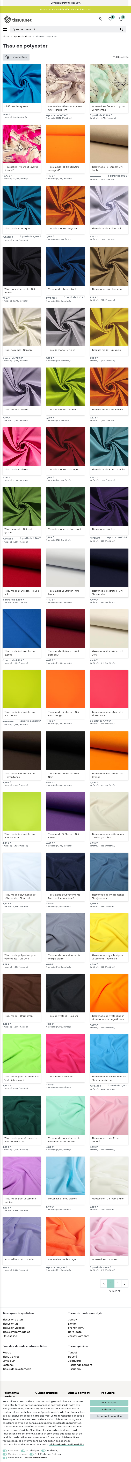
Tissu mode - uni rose (16, 469)
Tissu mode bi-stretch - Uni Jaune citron (19, 836)
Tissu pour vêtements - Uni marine (19, 291)
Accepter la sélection (109, 1416)
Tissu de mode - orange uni (107, 410)
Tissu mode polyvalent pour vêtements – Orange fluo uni (108, 1018)
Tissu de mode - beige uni (62, 228)
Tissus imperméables (16, 1332)
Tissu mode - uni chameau (107, 289)
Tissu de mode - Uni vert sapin (65, 529)
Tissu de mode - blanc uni (106, 228)
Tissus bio (74, 1369)
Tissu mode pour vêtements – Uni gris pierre (65, 957)
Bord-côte (75, 1332)
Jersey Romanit (78, 1336)
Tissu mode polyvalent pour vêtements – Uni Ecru (20, 957)
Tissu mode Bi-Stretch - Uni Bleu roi (19, 653)
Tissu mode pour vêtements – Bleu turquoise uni (109, 1078)
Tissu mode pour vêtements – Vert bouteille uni (21, 1140)
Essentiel (13, 1450)
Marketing (52, 1450)
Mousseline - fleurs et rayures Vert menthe (109, 108)
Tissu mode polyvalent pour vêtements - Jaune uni (108, 957)
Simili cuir (9, 1360)
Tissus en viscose (14, 1327)
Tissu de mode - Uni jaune (106, 350)
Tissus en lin (10, 1323)
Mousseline (10, 1336)
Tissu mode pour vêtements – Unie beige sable (109, 836)
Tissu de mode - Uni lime (62, 410)
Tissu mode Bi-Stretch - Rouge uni (21, 593)
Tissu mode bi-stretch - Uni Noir (63, 775)
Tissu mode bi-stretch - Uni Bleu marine (107, 593)
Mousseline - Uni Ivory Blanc (107, 1199)
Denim (72, 1323)
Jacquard (74, 1360)
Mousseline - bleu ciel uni (62, 1199)
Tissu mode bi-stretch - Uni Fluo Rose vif (107, 714)
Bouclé (72, 1356)
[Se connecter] (100, 19)
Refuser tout (109, 1409)
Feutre (7, 1352)
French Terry (76, 1327)
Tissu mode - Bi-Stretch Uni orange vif (63, 169)
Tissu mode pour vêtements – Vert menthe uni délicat (65, 1140)
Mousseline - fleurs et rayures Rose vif (21, 169)
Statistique (32, 1450)
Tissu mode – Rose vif (60, 1077)
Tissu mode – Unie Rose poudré (105, 1140)
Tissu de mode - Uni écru (18, 350)
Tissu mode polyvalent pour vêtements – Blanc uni (20, 896)
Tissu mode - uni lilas (16, 410)
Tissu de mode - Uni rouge (63, 469)
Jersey (72, 1319)
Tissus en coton (13, 1319)
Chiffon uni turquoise (16, 106)
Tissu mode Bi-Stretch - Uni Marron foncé (19, 775)
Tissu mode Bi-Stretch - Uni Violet (63, 836)
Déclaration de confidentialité (66, 1444)
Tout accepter (109, 1402)
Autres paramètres (36, 1458)
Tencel (72, 1352)
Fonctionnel (15, 1458)
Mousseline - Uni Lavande (19, 1259)
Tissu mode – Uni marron (18, 1016)
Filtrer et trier (19, 57)
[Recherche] (121, 29)
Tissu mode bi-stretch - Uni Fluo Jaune (19, 714)
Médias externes (17, 1454)
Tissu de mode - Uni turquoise (109, 469)
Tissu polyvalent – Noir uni (63, 1016)
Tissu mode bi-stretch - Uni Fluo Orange (63, 714)
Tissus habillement (80, 1365)
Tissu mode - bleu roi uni (62, 289)
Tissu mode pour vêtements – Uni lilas (21, 1200)
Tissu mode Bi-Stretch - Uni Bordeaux (63, 653)
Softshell (8, 1365)
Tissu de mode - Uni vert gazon (18, 531)
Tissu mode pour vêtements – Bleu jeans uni (109, 896)
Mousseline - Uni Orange (62, 1259)
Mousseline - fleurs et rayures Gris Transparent (65, 108)
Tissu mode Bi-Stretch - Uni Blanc (63, 593)
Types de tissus (22, 36)
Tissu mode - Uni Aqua (17, 228)
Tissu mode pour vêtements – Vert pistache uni (21, 1078)
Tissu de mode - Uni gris (61, 350)
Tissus (6, 36)
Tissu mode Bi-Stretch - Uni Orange (107, 775)
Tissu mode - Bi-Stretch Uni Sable (107, 169)
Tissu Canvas (11, 1356)
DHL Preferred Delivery (48, 1454)
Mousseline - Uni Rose (104, 1259)
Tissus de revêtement (17, 1369)
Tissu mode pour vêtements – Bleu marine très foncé (65, 896)
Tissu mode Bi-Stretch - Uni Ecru (107, 653)
